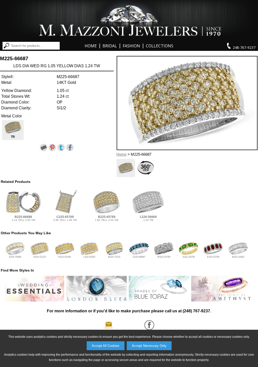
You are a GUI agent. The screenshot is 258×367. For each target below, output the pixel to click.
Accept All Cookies (105, 346)
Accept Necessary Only (149, 346)
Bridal (110, 45)
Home (91, 45)
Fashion (131, 45)
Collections (159, 45)
